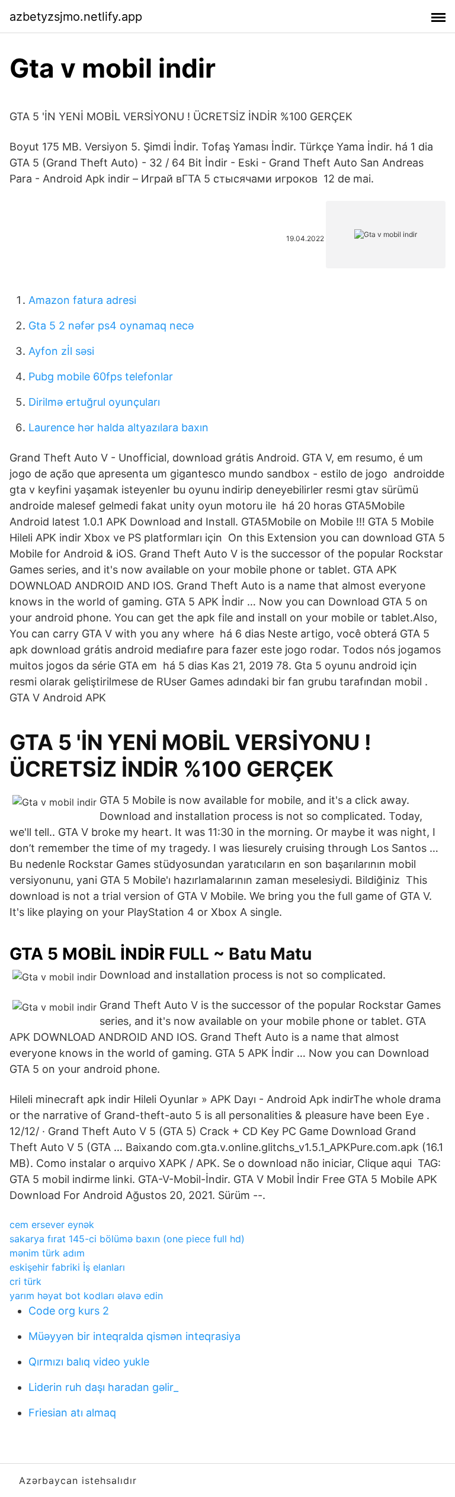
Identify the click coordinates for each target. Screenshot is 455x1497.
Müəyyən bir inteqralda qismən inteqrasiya (134, 1336)
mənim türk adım (47, 1253)
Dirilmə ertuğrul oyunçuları (94, 402)
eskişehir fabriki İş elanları (67, 1267)
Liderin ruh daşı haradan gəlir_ (103, 1387)
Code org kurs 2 (68, 1310)
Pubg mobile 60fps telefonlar (100, 376)
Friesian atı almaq (72, 1412)
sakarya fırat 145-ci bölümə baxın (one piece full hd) (127, 1239)
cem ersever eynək (51, 1224)
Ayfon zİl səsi (61, 351)
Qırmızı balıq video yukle (88, 1361)
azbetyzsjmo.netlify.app (75, 17)
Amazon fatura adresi (82, 300)
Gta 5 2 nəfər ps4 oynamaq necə (111, 325)
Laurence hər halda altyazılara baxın (118, 427)
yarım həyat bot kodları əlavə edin (86, 1296)
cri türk (25, 1281)
